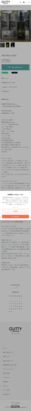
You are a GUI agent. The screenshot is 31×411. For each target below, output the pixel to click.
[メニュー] (28, 2)
